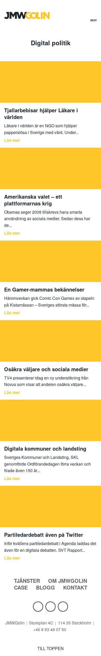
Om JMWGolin (67, 580)
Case (21, 587)
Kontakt (75, 587)
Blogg (45, 587)
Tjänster (27, 580)
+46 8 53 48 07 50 (49, 629)
